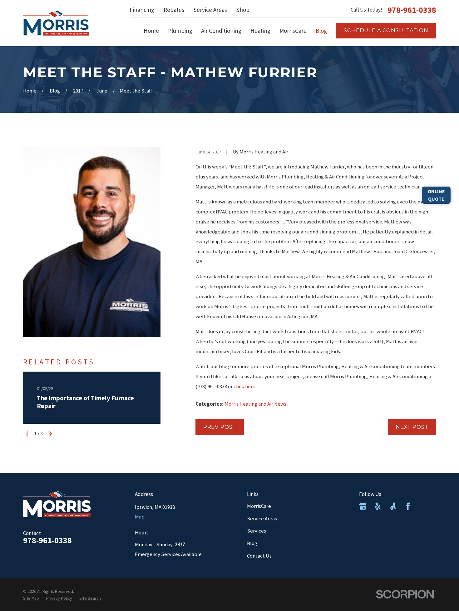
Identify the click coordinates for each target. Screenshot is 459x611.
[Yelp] (377, 506)
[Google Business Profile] (362, 506)
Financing (142, 9)
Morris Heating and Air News (255, 404)
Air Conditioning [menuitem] (221, 30)
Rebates (174, 9)
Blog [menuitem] (321, 30)
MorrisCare (259, 506)
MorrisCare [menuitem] (293, 30)
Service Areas (210, 9)
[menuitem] (31, 598)
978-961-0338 (411, 10)
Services (256, 531)
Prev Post (219, 427)
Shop (242, 9)
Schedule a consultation (386, 30)
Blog (252, 543)
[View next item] (50, 434)
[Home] (56, 23)
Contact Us (259, 556)
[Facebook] (408, 506)
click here (244, 386)
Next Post (412, 427)
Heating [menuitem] (260, 30)
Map (140, 516)
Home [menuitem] (151, 30)
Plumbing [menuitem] (180, 30)
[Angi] (393, 506)
